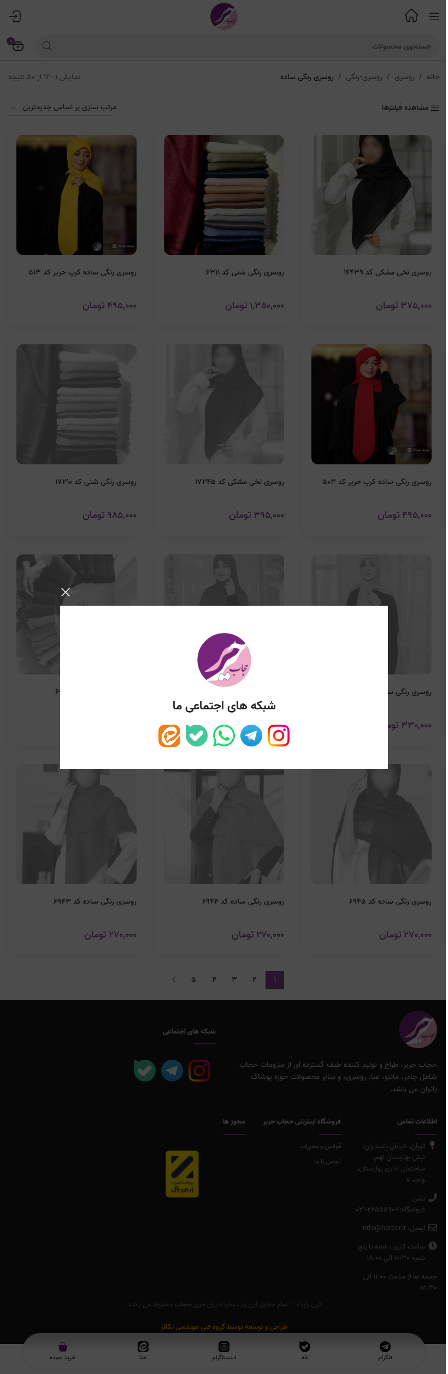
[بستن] (65, 592)
